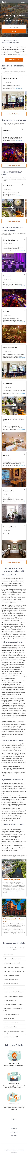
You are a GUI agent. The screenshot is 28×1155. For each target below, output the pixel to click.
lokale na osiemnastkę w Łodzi (12, 975)
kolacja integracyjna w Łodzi (11, 1014)
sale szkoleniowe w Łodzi (10, 1027)
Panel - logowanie (14, 1132)
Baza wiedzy (14, 1135)
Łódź (21, 947)
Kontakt (22, 1150)
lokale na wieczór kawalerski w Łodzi (14, 992)
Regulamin (16, 1150)
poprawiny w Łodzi (9, 1018)
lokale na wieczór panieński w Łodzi (13, 996)
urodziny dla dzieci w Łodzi (11, 983)
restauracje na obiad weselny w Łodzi (14, 971)
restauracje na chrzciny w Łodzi (12, 959)
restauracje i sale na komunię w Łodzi (14, 967)
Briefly (4, 2)
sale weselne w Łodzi (9, 988)
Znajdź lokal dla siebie (14, 59)
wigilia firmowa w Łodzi (10, 1000)
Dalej (14, 31)
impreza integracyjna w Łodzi (12, 963)
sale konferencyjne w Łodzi (11, 1023)
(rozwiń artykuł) (23, 54)
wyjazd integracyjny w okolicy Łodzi (13, 1004)
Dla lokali (23, 2)
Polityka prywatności (9, 1150)
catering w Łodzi (8, 954)
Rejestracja (14, 1128)
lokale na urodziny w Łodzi (11, 979)
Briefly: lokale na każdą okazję (9, 947)
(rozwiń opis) (19, 88)
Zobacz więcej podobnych (14, 113)
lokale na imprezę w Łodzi (11, 1037)
